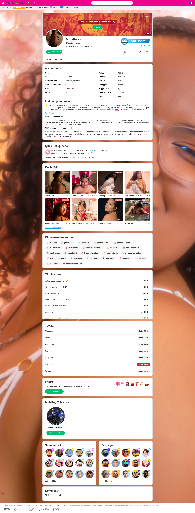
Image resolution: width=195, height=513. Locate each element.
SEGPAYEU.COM (60, 505)
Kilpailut (56, 8)
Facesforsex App (71, 8)
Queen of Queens (95, 150)
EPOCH (51, 505)
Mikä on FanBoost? (142, 46)
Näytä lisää (50, 113)
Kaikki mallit (6, 8)
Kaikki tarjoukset (43, 8)
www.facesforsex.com (32, 505)
